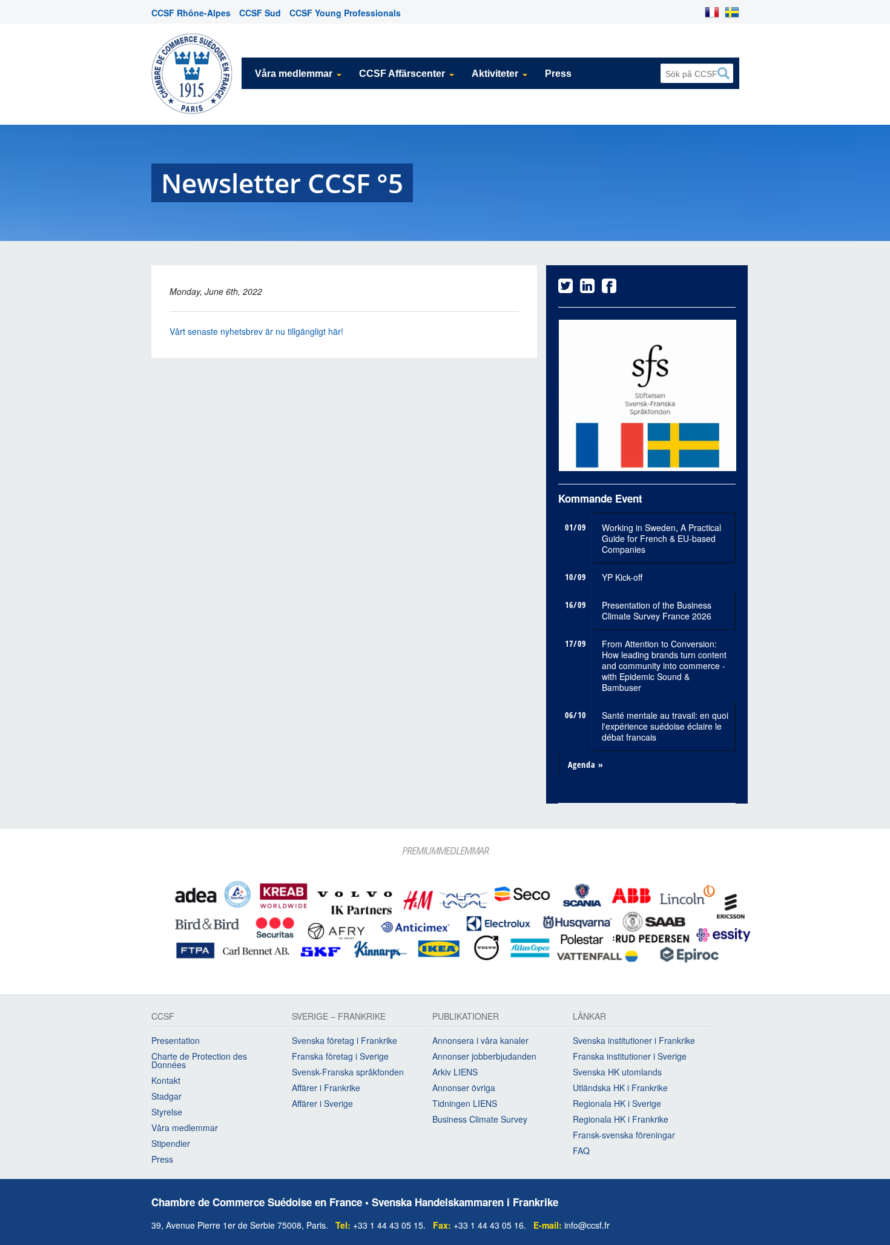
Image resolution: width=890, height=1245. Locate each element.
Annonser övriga (463, 1085)
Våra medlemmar (293, 73)
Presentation (175, 1038)
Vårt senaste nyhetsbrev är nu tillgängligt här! (256, 331)
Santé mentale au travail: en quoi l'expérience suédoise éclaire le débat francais (665, 723)
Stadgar (166, 1094)
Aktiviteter (495, 73)
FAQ (581, 1148)
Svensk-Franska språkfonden (348, 1069)
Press (558, 73)
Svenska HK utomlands (617, 1069)
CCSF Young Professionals (345, 13)
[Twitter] (565, 288)
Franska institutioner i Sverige (630, 1054)
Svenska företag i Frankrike (344, 1038)
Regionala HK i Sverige (617, 1101)
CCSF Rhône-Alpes (191, 13)
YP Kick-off (622, 574)
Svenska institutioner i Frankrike (634, 1038)
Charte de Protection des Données (199, 1058)
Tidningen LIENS (464, 1101)
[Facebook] (609, 288)
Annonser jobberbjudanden (484, 1054)
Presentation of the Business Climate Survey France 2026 (656, 607)
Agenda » (586, 761)
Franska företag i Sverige (340, 1054)
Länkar (589, 1014)
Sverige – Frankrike (339, 1014)
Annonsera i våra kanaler (480, 1038)
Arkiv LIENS (455, 1069)
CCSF (162, 1014)
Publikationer (465, 1014)
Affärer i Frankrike (326, 1085)
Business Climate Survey (479, 1117)
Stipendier (170, 1141)
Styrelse (166, 1109)
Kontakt (165, 1078)
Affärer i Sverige (322, 1101)
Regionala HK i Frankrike (620, 1117)
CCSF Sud (260, 13)
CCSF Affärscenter (402, 73)
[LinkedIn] (587, 288)
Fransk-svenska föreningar (624, 1132)
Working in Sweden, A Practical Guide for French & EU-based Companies (661, 535)
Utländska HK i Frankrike (620, 1085)
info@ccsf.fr (587, 1222)
